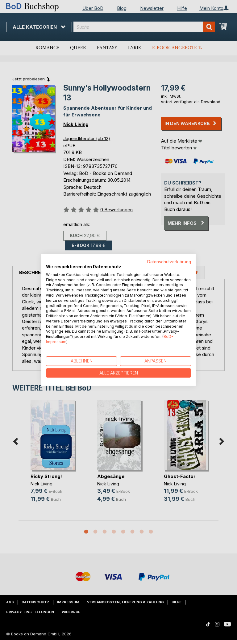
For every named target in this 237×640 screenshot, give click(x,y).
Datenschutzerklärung (169, 261)
